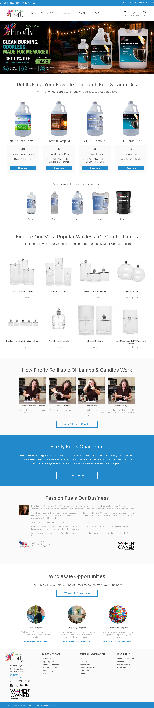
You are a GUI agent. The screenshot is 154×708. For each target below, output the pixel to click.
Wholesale (123, 654)
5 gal (100, 219)
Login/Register (135, 15)
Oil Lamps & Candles (50, 13)
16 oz (30, 219)
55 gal (123, 219)
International (121, 668)
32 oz (54, 219)
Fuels (33, 13)
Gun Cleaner (84, 13)
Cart (144, 15)
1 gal (77, 219)
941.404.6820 (15, 675)
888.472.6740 (15, 677)
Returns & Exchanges (50, 665)
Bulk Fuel (120, 662)
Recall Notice (47, 674)
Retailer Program (123, 665)
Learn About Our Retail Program (35, 641)
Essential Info (84, 665)
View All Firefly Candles (77, 424)
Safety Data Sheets (87, 668)
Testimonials (84, 671)
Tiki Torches (99, 13)
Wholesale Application (77, 593)
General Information (92, 654)
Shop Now (23, 168)
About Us (83, 662)
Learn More (77, 475)
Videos (82, 674)
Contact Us (46, 659)
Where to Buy (47, 671)
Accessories (68, 13)
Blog (81, 659)
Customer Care (51, 654)
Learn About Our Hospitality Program (76, 641)
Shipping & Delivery (50, 668)
